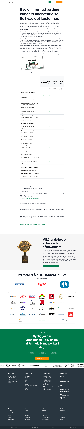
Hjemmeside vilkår (34, 427)
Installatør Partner (46, 417)
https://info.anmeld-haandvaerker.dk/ (30, 198)
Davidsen (61, 419)
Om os (26, 383)
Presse (26, 381)
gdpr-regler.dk (28, 413)
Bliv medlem (27, 376)
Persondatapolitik (73, 427)
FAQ (26, 379)
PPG (8, 408)
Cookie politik (54, 427)
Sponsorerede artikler (29, 387)
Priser (26, 388)
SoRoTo (9, 417)
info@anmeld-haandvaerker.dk (13, 379)
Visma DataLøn (63, 413)
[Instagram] (64, 376)
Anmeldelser (27, 377)
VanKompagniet (11, 412)
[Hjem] (11, 2)
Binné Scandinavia (28, 412)
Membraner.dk (62, 412)
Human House (11, 419)
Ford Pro (61, 415)
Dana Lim (44, 408)
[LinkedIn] (66, 376)
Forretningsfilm (28, 419)
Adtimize (9, 415)
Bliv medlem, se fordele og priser (42, 358)
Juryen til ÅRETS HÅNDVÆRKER (31, 385)
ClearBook (27, 415)
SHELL (26, 410)
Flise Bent (61, 408)
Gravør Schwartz (45, 419)
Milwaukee (10, 410)
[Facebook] (61, 376)
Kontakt (26, 384)
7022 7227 (13, 377)
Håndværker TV (63, 410)
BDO (26, 408)
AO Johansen (62, 417)
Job (26, 380)
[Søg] (50, 2)
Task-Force (27, 417)
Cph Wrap (44, 410)
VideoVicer (44, 415)
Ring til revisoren (28, 389)
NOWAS (44, 412)
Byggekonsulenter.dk (12, 413)
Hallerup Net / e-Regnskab (47, 413)
